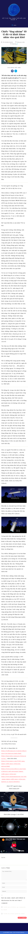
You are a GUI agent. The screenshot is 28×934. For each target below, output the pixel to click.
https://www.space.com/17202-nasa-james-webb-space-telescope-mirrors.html (13, 763)
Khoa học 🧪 (15, 44)
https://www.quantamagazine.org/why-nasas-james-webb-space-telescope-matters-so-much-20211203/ (14, 779)
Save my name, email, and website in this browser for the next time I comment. (13, 900)
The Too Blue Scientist (8, 42)
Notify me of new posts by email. (14, 913)
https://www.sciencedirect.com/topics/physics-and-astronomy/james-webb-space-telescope (13, 771)
